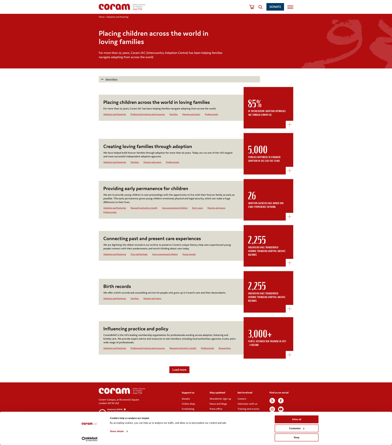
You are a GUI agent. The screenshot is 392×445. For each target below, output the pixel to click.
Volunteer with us (247, 403)
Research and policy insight (144, 207)
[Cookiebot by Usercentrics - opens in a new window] (89, 439)
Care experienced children (175, 207)
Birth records (117, 286)
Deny (296, 437)
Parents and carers (191, 114)
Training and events (248, 408)
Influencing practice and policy (135, 328)
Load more (179, 369)
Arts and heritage (139, 254)
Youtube (281, 409)
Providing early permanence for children (145, 188)
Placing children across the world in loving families (156, 102)
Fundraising (188, 408)
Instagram (272, 409)
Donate (275, 7)
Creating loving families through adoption (147, 146)
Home (101, 16)
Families (174, 114)
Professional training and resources (148, 114)
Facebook (281, 400)
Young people (189, 254)
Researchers (225, 348)
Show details (117, 431)
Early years (197, 207)
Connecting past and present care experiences (152, 238)
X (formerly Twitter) (272, 400)
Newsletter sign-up (220, 398)
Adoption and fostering (114, 114)
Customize (295, 428)
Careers (241, 398)
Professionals (211, 114)
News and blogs (218, 403)
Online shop (188, 403)
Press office (216, 408)
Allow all (296, 419)
